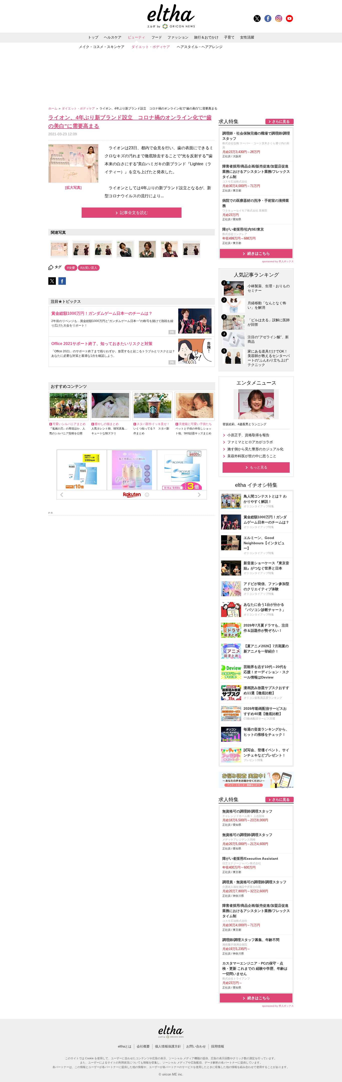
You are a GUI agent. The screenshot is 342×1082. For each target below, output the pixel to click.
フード (156, 37)
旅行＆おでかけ (206, 37)
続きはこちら (258, 253)
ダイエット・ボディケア (150, 47)
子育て (229, 37)
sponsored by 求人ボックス (278, 261)
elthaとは (124, 1046)
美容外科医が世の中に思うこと (251, 456)
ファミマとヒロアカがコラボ (250, 442)
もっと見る (258, 467)
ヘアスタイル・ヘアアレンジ (200, 47)
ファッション (178, 37)
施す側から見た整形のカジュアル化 (255, 449)
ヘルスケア (112, 37)
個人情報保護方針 (168, 1046)
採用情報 (217, 1046)
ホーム (53, 108)
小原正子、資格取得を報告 (248, 435)
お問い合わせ (196, 1046)
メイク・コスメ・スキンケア (101, 47)
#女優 (71, 268)
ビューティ (136, 37)
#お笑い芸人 (88, 268)
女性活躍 (247, 37)
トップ (93, 37)
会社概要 (143, 1046)
